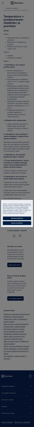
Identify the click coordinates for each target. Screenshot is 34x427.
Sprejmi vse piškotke (17, 223)
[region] (17, 213)
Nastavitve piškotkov (17, 218)
